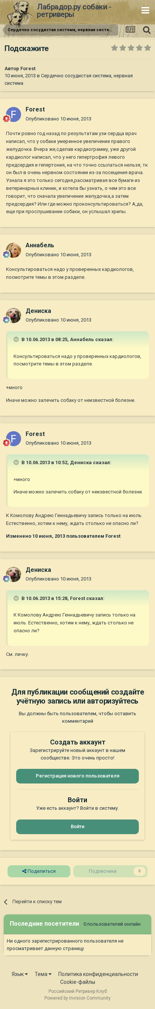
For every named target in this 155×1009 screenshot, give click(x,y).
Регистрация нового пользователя (77, 776)
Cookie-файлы (77, 982)
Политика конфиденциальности (98, 974)
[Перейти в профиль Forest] (13, 114)
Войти (77, 826)
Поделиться (41, 871)
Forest (27, 68)
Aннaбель (40, 245)
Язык (18, 974)
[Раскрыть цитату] (17, 339)
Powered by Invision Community (77, 998)
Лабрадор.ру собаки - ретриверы (74, 10)
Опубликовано (58, 119)
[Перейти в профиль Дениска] (13, 315)
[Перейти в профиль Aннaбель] (13, 250)
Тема (42, 974)
